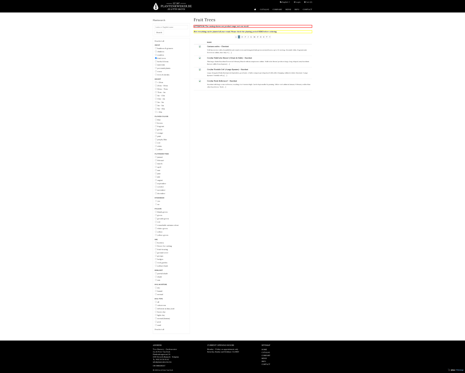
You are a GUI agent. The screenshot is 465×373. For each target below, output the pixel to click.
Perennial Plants (163, 68)
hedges (160, 259)
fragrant (160, 126)
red (158, 143)
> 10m (159, 112)
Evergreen (160, 198)
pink (159, 136)
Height (158, 79)
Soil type (159, 299)
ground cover (162, 253)
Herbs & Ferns (162, 61)
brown (160, 123)
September (161, 183)
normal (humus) (163, 318)
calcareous (161, 305)
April (159, 167)
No (158, 204)
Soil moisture (161, 284)
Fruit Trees (161, 58)
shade (159, 277)
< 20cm (160, 82)
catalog (264, 9)
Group (157, 45)
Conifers (160, 55)
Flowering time (162, 154)
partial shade (162, 273)
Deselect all (159, 41)
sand (159, 325)
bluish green (162, 212)
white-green (162, 228)
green (159, 130)
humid (159, 291)
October (160, 187)
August (160, 180)
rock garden (162, 263)
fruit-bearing (162, 249)
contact (307, 9)
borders (160, 243)
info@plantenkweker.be (162, 362)
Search (159, 32)
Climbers (160, 52)
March (159, 164)
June (159, 174)
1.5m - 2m (161, 99)
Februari (160, 160)
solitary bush (162, 266)
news (288, 9)
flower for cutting (164, 246)
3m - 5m (160, 105)
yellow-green (162, 235)
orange (160, 133)
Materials (161, 65)
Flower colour (162, 116)
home (264, 349)
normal (160, 294)
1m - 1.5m (161, 95)
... (230, 52)
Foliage (158, 209)
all (158, 302)
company (277, 9)
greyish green (163, 219)
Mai (158, 170)
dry (158, 288)
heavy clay (161, 312)
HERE (260, 32)
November (161, 190)
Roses (159, 71)
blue (159, 120)
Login (298, 2)
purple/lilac (162, 139)
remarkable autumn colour (168, 225)
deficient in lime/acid (165, 309)
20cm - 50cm (162, 86)
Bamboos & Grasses (165, 48)
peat (159, 322)
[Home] (172, 6)
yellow (160, 149)
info (296, 9)
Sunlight (159, 270)
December (161, 193)
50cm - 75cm (162, 89)
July (158, 177)
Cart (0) (309, 2)
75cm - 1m (161, 92)
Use (156, 239)
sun (158, 280)
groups (160, 256)
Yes (158, 201)
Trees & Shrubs (163, 75)
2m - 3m (160, 102)
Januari (160, 157)
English (285, 2)
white (159, 146)
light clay (161, 315)
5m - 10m (161, 109)
